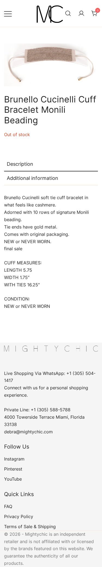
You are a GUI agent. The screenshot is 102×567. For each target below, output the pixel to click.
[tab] (51, 164)
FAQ (8, 506)
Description (20, 164)
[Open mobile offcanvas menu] (8, 13)
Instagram (14, 459)
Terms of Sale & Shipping (30, 526)
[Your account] (81, 13)
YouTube (13, 479)
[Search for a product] (68, 13)
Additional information (32, 178)
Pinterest (13, 469)
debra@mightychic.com (28, 431)
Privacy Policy (18, 516)
